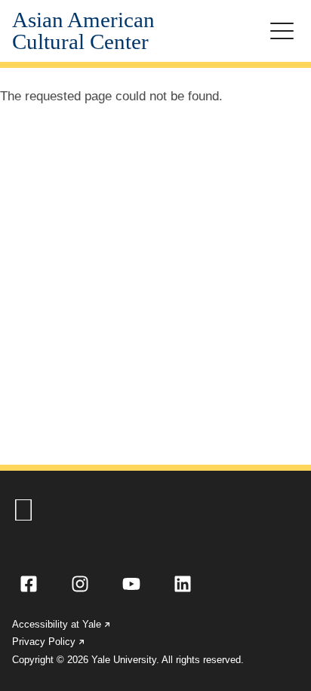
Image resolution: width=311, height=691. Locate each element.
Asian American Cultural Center (83, 31)
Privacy (49, 641)
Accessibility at (62, 624)
